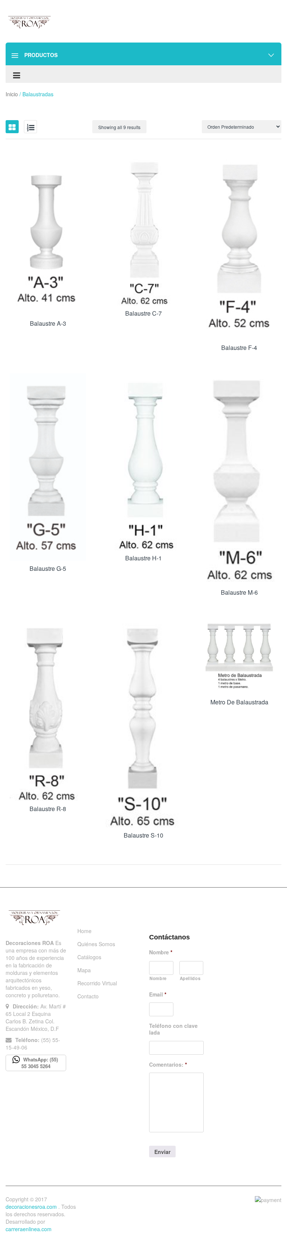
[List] (30, 126)
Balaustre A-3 (48, 323)
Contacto (88, 996)
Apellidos (190, 978)
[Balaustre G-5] (48, 467)
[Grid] (12, 126)
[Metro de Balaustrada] (239, 656)
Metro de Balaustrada (239, 702)
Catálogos (89, 957)
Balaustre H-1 (143, 558)
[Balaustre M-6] (239, 479)
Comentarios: (168, 1064)
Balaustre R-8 (48, 808)
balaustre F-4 (239, 347)
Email (157, 994)
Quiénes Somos (96, 944)
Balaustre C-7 (143, 313)
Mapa (84, 970)
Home (84, 931)
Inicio (12, 94)
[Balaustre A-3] (48, 235)
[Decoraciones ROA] (31, 21)
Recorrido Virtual (97, 983)
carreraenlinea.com (29, 1229)
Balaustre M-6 (239, 592)
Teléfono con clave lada (173, 1029)
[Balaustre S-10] (143, 723)
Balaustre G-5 (48, 568)
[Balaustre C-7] (143, 230)
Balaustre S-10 (143, 835)
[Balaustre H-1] (143, 461)
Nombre (160, 952)
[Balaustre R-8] (48, 709)
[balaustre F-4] (239, 247)
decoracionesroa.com (31, 1206)
